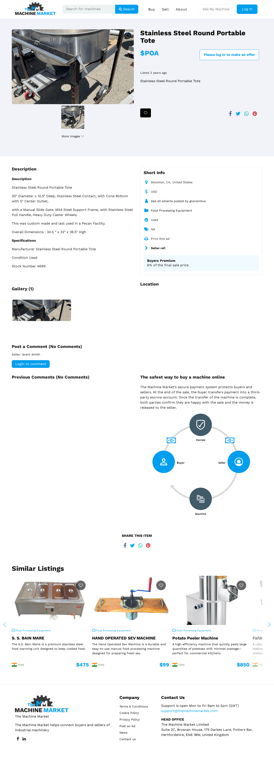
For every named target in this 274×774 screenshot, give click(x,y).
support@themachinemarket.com (189, 711)
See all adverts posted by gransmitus (178, 201)
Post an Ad (127, 726)
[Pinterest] (255, 112)
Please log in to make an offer (229, 55)
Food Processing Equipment (171, 210)
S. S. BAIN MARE (28, 638)
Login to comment (30, 364)
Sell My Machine (216, 9)
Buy (151, 9)
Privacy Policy (129, 719)
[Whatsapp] (246, 112)
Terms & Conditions (133, 706)
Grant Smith (31, 354)
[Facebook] (230, 112)
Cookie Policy (129, 713)
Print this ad (160, 238)
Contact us (127, 739)
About (181, 9)
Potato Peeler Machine (195, 638)
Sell (165, 9)
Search (128, 9)
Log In (247, 9)
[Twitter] (238, 112)
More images (71, 136)
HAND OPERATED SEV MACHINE (124, 638)
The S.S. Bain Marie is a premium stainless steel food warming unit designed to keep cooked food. (49, 646)
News (123, 732)
